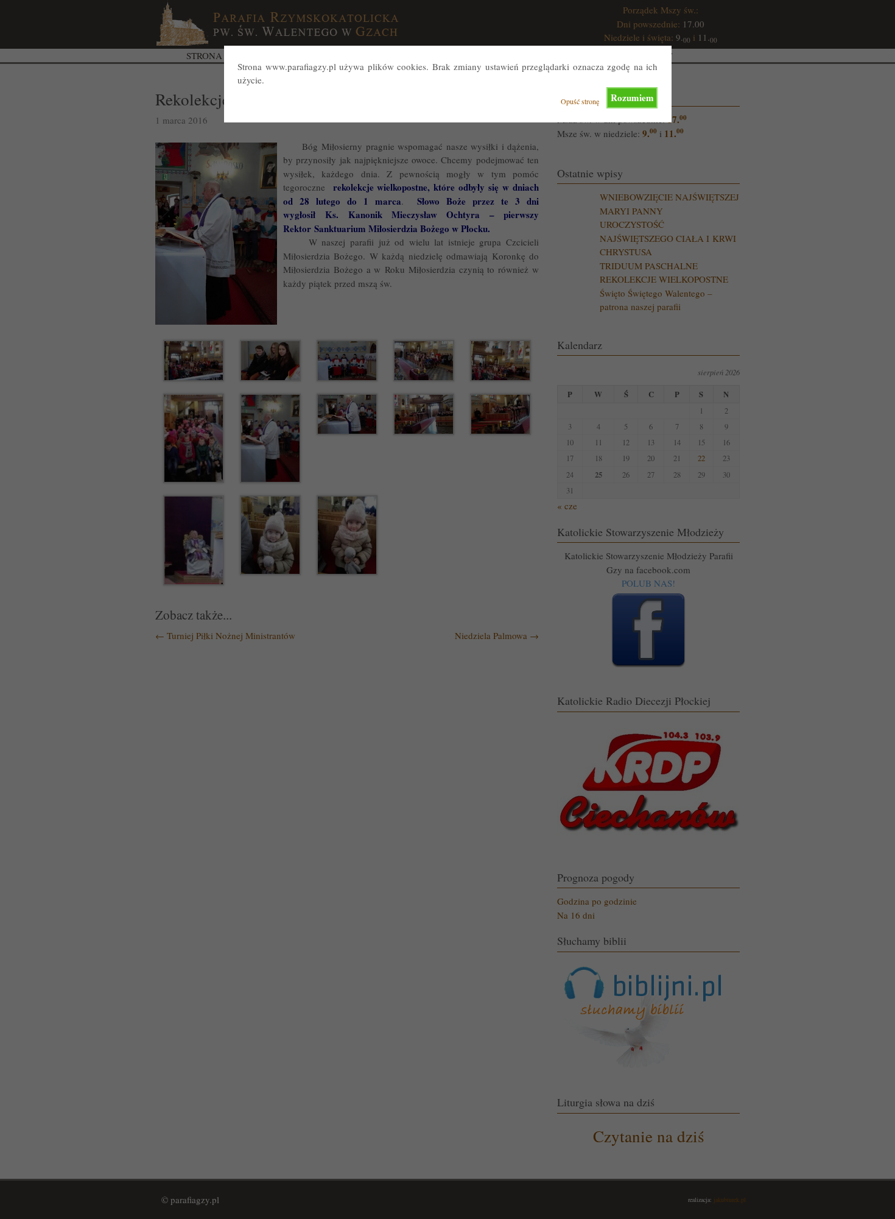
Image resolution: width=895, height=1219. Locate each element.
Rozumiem (632, 97)
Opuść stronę (580, 101)
